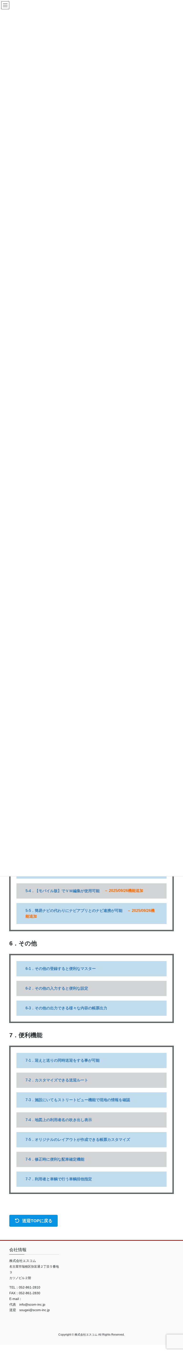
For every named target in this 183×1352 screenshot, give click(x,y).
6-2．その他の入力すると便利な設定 (56, 988)
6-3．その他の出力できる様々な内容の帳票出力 (66, 1008)
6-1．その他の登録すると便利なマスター (60, 969)
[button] (33, 1220)
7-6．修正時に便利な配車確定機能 (54, 1159)
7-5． (77, 1140)
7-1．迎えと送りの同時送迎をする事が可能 (62, 1060)
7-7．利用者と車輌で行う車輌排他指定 (58, 1179)
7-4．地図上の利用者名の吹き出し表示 (58, 1120)
